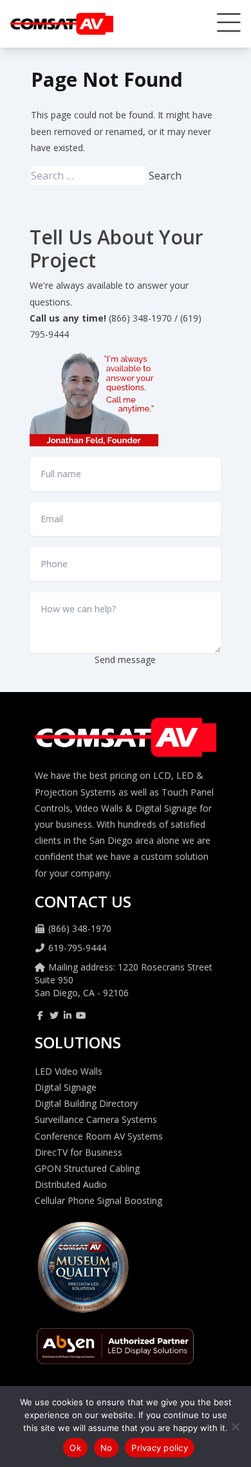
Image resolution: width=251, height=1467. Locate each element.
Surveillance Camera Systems (96, 1119)
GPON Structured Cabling (87, 1168)
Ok (75, 1448)
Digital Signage (66, 1087)
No (106, 1448)
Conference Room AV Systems (99, 1136)
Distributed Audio (71, 1184)
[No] (234, 1426)
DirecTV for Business (78, 1152)
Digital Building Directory (86, 1103)
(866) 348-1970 (79, 928)
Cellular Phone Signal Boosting (98, 1200)
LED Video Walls (68, 1071)
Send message (125, 659)
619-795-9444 (77, 948)
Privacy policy (159, 1448)
